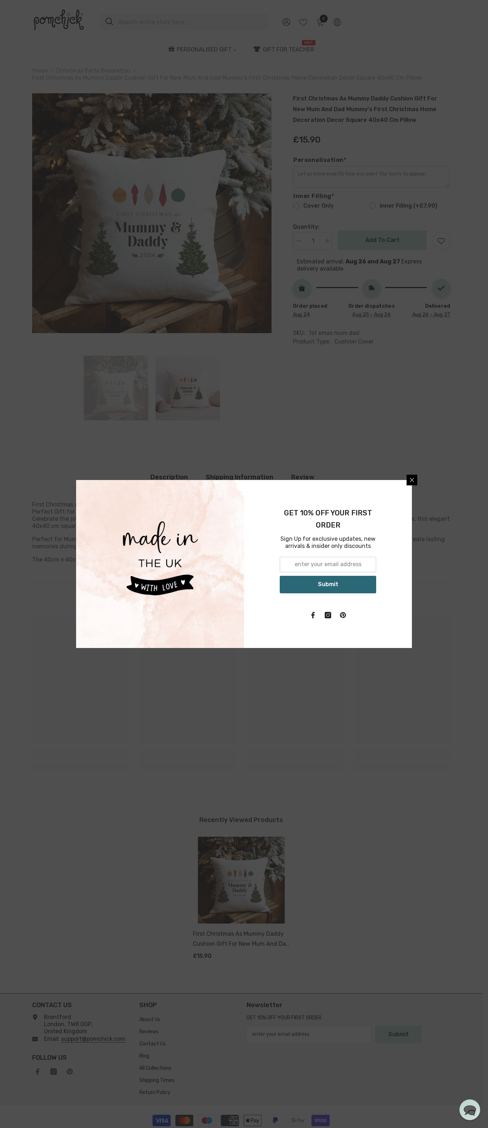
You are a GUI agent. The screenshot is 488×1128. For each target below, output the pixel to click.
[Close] (412, 480)
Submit (328, 584)
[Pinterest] (342, 615)
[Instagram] (327, 615)
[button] (469, 1109)
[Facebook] (312, 615)
